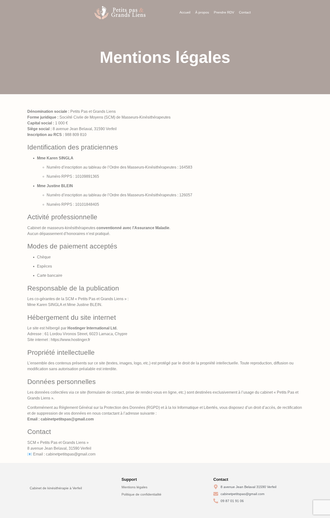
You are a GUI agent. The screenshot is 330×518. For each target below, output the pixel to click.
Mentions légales (134, 487)
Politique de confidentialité (141, 494)
